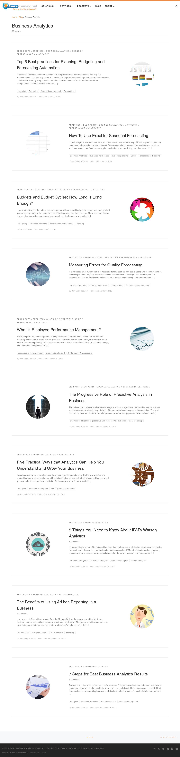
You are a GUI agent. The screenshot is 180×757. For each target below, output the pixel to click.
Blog (21, 17)
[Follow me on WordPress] (159, 749)
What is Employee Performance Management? (59, 329)
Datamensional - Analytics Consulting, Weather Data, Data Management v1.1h (47, 748)
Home (14, 17)
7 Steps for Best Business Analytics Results (108, 674)
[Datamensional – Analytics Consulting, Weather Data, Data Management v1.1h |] (19, 5)
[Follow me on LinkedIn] (168, 749)
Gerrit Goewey (26, 229)
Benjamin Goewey (28, 97)
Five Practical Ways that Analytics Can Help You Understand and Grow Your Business (60, 465)
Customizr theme (39, 752)
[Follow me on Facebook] (172, 749)
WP (13, 752)
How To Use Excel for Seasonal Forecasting (108, 135)
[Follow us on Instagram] (154, 749)
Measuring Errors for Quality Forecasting (105, 265)
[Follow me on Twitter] (163, 749)
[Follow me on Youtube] (177, 749)
